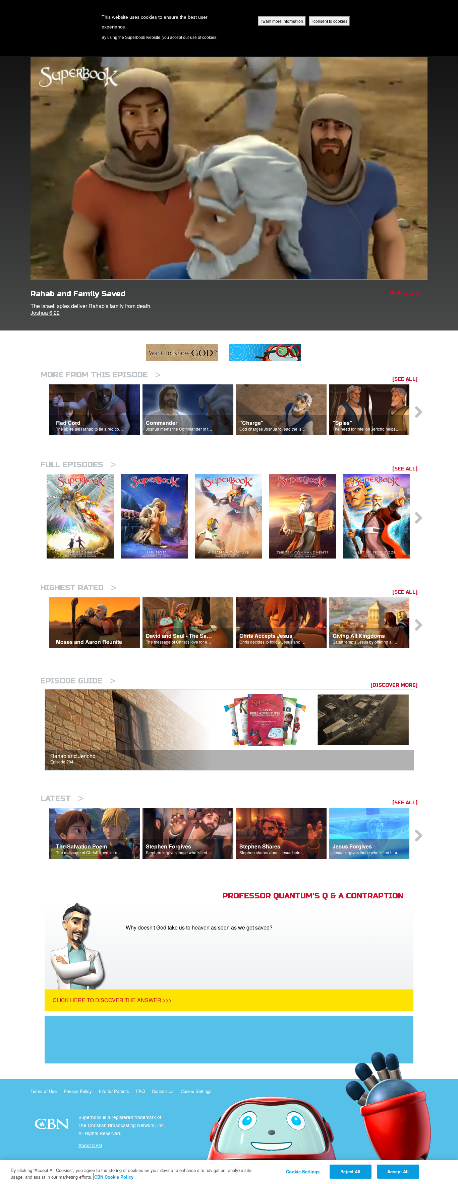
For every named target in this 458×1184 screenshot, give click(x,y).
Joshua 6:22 (45, 312)
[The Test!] (158, 516)
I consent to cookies (329, 21)
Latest (62, 798)
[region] (229, 1172)
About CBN (90, 1145)
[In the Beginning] (84, 516)
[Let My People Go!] (380, 516)
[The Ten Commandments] (306, 516)
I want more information (282, 21)
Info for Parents (114, 1091)
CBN (53, 1125)
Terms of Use (44, 1091)
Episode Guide (78, 680)
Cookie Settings (196, 1091)
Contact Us (163, 1091)
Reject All (350, 1171)
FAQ (140, 1091)
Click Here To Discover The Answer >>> (112, 1000)
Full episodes (78, 464)
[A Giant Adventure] (232, 516)
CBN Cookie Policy (113, 1177)
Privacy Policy (78, 1091)
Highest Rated (78, 587)
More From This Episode (101, 374)
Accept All (398, 1171)
